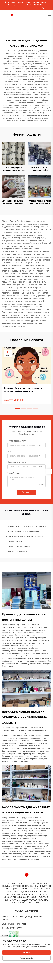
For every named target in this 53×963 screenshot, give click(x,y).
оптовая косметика (14, 541)
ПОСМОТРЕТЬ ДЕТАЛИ (13, 153)
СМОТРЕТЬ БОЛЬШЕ (13, 400)
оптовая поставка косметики (18, 546)
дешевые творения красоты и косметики (22, 531)
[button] (17, 408)
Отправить (27, 492)
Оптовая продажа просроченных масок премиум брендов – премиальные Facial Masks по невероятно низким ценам (13, 169)
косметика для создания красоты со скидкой (24, 536)
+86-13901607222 (14, 928)
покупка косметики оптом (16, 552)
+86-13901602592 (36, 5)
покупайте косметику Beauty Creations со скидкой (26, 526)
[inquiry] (49, 471)
